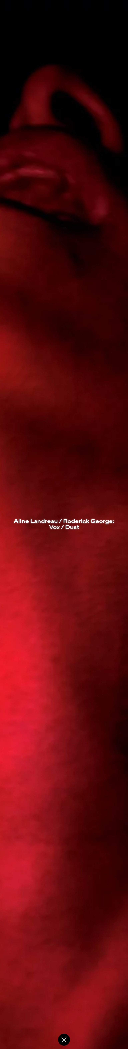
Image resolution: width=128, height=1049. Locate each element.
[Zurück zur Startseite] (64, 1039)
